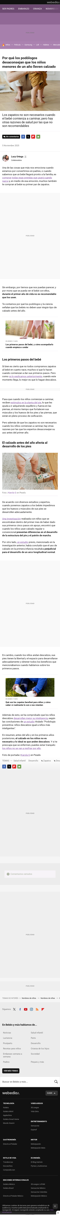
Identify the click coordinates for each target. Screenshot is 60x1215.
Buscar (56, 1081)
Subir (49, 1093)
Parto (33, 1038)
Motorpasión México (39, 1196)
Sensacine (35, 1126)
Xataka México (9, 1184)
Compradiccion (9, 1170)
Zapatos (47, 760)
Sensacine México (38, 1188)
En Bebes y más (12, 341)
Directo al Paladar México (13, 1196)
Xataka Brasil (8, 1188)
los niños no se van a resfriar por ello (21, 748)
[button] (18, 156)
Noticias (7, 1032)
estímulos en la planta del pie (26, 402)
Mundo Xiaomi (8, 1123)
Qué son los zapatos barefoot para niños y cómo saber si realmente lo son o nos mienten (28, 703)
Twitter (28, 137)
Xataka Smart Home (11, 1119)
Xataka (6, 1107)
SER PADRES (8, 9)
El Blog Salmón (37, 1162)
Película (17, 45)
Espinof (34, 1130)
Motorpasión (36, 1144)
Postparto (7, 1043)
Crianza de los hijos (40, 1048)
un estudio (22, 542)
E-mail (38, 137)
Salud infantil (20, 760)
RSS (37, 1009)
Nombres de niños (29, 998)
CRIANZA (37, 9)
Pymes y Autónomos (39, 1166)
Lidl (37, 45)
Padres (6, 1062)
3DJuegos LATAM (38, 1184)
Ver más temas (11, 1071)
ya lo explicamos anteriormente (25, 376)
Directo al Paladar (10, 1144)
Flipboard (33, 137)
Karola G (12, 492)
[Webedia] (53, 2)
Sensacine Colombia (39, 1192)
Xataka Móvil (8, 1111)
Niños (8, 45)
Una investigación (11, 518)
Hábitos (46, 45)
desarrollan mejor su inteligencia (31, 718)
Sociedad (35, 1054)
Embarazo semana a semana (12, 1055)
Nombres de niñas (48, 998)
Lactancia (7, 1038)
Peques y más (37, 1062)
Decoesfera (7, 1166)
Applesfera (7, 1115)
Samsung (28, 45)
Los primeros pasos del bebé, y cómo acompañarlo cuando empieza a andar (29, 346)
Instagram (31, 1009)
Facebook (23, 137)
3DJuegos (35, 1107)
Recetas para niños (12, 1048)
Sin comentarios (12, 137)
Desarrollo (33, 760)
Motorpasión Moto (38, 1148)
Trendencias (8, 1162)
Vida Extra (35, 1111)
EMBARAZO (23, 9)
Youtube (25, 1009)
